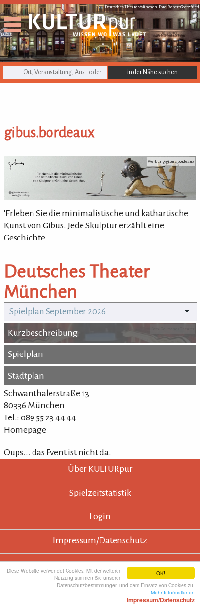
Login (100, 516)
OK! (160, 573)
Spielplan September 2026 (57, 311)
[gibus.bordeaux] (100, 197)
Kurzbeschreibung (43, 332)
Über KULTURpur (100, 469)
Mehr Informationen (161, 596)
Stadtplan (26, 376)
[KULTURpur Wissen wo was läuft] (87, 33)
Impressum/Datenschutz (100, 540)
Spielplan (25, 354)
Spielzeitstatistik (100, 492)
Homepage (25, 429)
